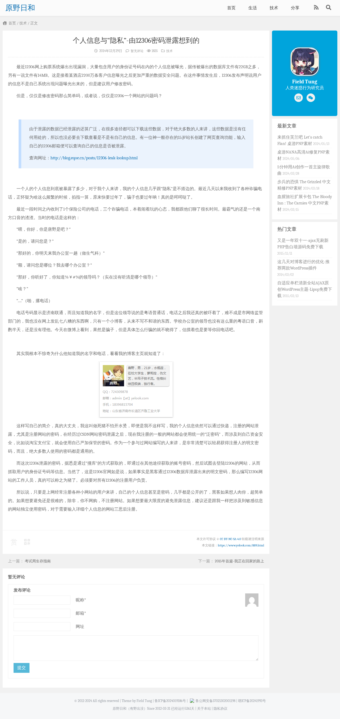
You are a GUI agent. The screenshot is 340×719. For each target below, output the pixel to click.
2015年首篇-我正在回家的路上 (239, 561)
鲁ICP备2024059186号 (170, 701)
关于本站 (204, 709)
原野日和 (20, 8)
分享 (295, 8)
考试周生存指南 (38, 561)
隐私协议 (220, 709)
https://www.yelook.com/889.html (241, 545)
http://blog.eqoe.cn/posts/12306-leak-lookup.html (94, 158)
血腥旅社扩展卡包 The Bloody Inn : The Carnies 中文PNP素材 (304, 203)
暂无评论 (137, 51)
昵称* (81, 600)
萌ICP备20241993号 (252, 701)
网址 (80, 626)
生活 (252, 8)
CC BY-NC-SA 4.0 (230, 539)
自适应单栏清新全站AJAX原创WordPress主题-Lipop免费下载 (304, 289)
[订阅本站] (316, 8)
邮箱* (81, 613)
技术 (274, 8)
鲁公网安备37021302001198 (215, 701)
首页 (231, 8)
